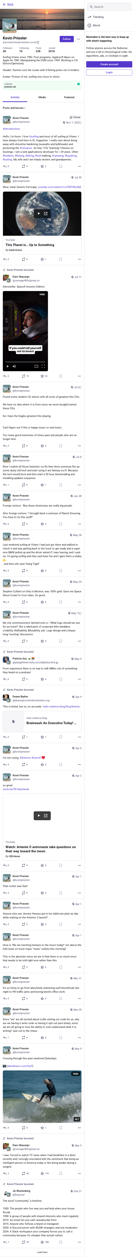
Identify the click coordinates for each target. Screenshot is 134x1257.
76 (21, 51)
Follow (67, 39)
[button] (25, 331)
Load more (42, 1252)
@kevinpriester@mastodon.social (19, 42)
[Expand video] (36, 366)
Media (42, 97)
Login (109, 72)
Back (10, 4)
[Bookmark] (61, 166)
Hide (42, 294)
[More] (79, 166)
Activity (15, 97)
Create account (109, 64)
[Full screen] (43, 366)
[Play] (7, 366)
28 (4, 51)
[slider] (25, 361)
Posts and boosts (13, 108)
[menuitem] (25, 331)
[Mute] (14, 366)
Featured (69, 97)
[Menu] (78, 39)
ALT (77, 1119)
